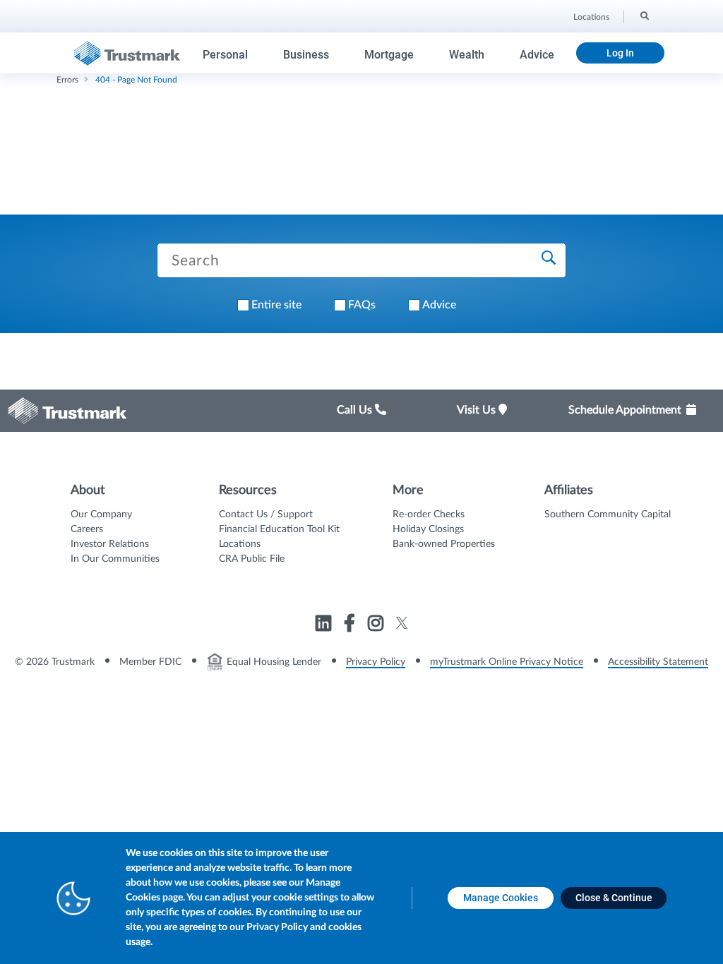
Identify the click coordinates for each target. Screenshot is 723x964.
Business (306, 54)
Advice (537, 54)
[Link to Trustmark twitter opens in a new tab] (402, 623)
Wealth (466, 54)
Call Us (356, 410)
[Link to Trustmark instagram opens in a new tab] (377, 625)
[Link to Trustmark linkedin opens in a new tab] (325, 625)
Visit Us (477, 410)
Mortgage (389, 54)
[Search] (643, 14)
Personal (225, 54)
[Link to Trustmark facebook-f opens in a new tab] (351, 625)
